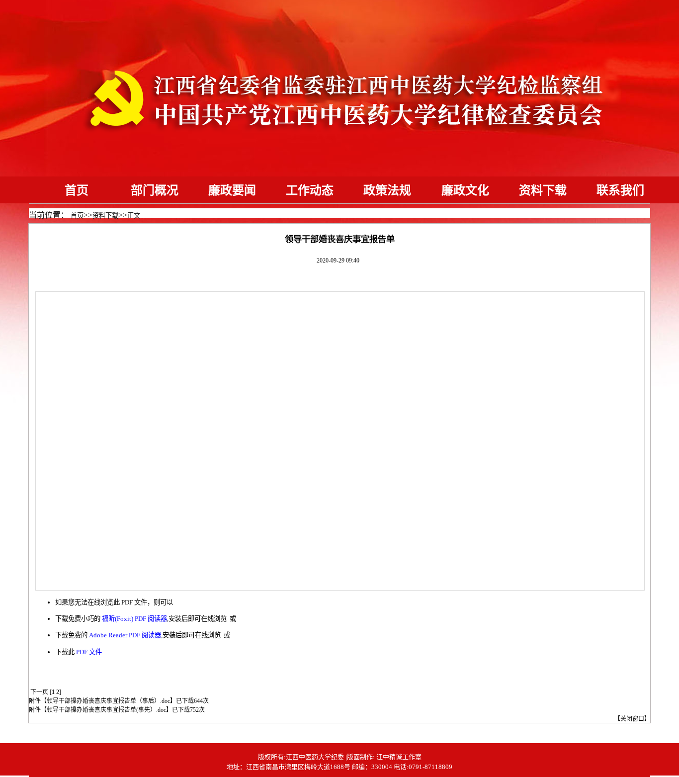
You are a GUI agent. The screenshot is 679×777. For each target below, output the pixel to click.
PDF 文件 (89, 652)
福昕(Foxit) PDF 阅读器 (134, 618)
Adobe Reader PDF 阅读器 (125, 635)
